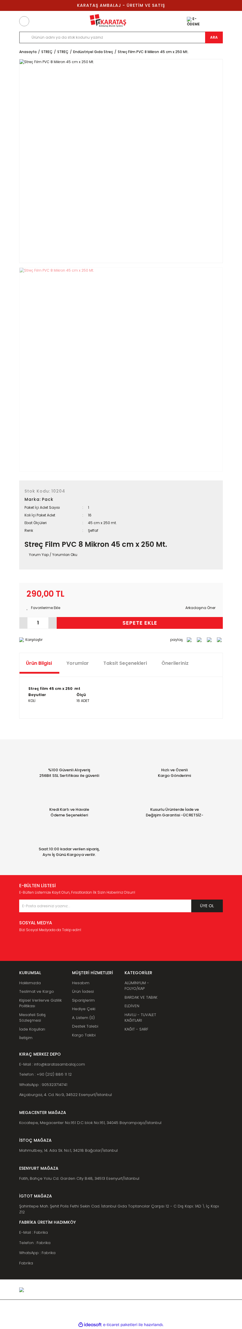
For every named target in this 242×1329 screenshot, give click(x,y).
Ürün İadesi (83, 991)
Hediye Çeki (83, 1009)
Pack (47, 499)
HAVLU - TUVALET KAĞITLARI (140, 1017)
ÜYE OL (207, 906)
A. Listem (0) (83, 1017)
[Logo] (108, 21)
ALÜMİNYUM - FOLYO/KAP (137, 986)
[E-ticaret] (120, 1325)
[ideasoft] (90, 1325)
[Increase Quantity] (52, 623)
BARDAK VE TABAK (141, 997)
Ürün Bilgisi (39, 663)
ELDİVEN (132, 1006)
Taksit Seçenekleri (125, 663)
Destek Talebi (85, 1026)
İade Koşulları (32, 1029)
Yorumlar (77, 663)
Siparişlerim (83, 1000)
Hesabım (80, 983)
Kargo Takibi (84, 1035)
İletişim (25, 1038)
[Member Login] (205, 21)
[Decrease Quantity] (23, 623)
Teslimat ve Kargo (36, 991)
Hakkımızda (30, 983)
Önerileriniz (175, 663)
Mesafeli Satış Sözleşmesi (32, 1017)
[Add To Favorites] (43, 608)
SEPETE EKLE (139, 622)
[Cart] (218, 21)
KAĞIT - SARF (136, 1029)
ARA (214, 37)
